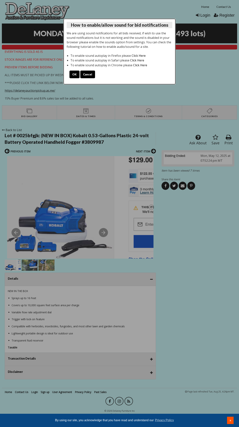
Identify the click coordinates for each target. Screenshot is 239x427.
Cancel (87, 74)
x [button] (230, 420)
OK (74, 74)
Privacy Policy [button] (164, 420)
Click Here (139, 56)
